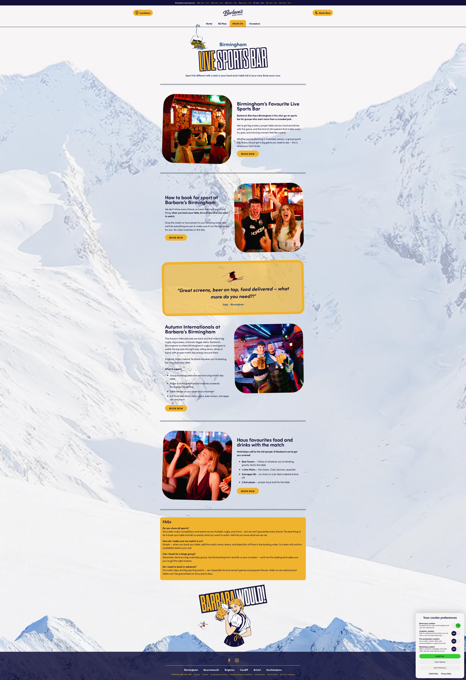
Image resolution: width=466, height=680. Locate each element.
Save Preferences (440, 668)
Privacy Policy (446, 673)
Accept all (440, 656)
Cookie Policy (433, 673)
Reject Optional (440, 662)
